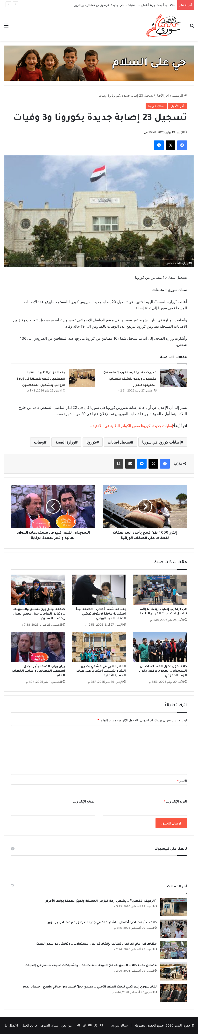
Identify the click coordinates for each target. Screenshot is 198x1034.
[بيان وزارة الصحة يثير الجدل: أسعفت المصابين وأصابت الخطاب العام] (38, 647)
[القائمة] (6, 27)
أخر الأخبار (162, 95)
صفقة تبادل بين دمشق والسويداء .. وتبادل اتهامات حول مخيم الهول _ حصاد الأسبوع (39, 614)
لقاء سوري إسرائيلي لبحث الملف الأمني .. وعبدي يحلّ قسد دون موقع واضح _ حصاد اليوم (90, 987)
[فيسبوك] (182, 145)
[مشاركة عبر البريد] (130, 464)
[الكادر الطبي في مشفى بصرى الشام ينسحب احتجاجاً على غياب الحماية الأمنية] (99, 647)
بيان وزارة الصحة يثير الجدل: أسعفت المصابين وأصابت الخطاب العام (38, 671)
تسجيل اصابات (119, 442)
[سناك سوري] (163, 25)
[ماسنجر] (159, 145)
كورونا (91, 442)
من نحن (66, 1025)
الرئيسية (178, 95)
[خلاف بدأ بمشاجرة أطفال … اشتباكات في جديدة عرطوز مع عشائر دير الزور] (173, 929)
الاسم (182, 781)
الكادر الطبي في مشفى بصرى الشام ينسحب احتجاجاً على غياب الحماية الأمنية (101, 671)
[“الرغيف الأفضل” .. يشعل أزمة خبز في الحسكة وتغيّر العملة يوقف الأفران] (173, 907)
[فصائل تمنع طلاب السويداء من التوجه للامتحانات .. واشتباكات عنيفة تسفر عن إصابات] (173, 971)
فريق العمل (29, 1025)
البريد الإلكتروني (175, 801)
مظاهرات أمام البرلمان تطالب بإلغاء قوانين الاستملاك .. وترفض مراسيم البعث (96, 944)
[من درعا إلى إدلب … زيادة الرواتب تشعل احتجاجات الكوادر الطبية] (160, 590)
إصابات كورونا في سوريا (161, 442)
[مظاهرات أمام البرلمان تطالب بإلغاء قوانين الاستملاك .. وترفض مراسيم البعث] (173, 950)
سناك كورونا (156, 106)
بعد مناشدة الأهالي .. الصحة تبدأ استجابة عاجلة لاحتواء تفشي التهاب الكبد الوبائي (101, 614)
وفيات (39, 442)
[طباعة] (118, 464)
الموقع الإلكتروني (84, 801)
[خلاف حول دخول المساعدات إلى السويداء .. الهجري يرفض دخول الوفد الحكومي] (160, 647)
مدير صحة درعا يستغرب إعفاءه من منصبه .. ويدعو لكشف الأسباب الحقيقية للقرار (129, 379)
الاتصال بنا (11, 1025)
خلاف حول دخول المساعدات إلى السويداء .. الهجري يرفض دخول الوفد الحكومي (163, 671)
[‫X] (170, 145)
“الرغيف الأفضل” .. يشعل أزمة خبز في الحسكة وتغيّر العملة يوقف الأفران (101, 901)
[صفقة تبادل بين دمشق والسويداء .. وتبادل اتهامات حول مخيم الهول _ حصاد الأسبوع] (38, 590)
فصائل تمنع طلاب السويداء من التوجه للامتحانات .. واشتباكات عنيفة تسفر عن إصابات (91, 965)
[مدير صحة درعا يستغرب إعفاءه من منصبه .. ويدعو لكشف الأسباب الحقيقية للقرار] (173, 378)
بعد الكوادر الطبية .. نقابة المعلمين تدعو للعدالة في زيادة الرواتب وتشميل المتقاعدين (41, 379)
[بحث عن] (192, 27)
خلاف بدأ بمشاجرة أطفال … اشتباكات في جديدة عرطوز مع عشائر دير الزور (124, 5)
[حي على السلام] (99, 63)
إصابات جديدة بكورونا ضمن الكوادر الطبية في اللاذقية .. (131, 426)
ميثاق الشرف (49, 1025)
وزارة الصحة (65, 442)
